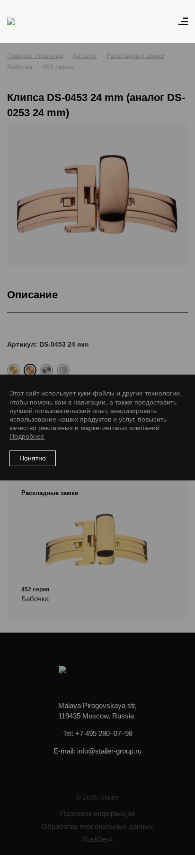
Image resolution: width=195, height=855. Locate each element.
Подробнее (26, 436)
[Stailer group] (34, 21)
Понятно (32, 458)
